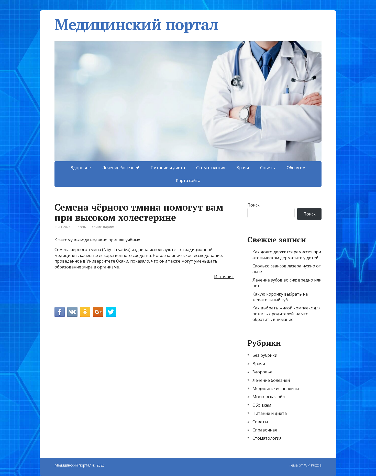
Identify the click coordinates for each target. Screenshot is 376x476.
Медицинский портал (136, 24)
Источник (224, 276)
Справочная (264, 430)
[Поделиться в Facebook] (59, 312)
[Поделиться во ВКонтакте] (72, 312)
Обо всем (296, 167)
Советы (267, 167)
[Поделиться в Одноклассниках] (85, 312)
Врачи (242, 167)
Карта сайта (188, 180)
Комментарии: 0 (104, 227)
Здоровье (81, 167)
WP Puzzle (313, 465)
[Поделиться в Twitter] (111, 312)
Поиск (253, 205)
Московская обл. (268, 396)
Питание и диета (168, 167)
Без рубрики (264, 355)
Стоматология (210, 167)
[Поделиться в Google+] (98, 312)
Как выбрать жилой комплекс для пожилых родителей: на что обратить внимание (286, 313)
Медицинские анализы (275, 388)
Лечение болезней (120, 167)
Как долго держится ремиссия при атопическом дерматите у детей (286, 254)
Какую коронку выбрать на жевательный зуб (280, 296)
